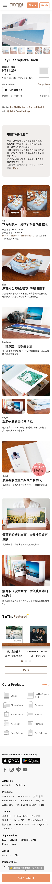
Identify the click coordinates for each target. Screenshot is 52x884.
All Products (8, 796)
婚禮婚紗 (6, 816)
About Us (6, 855)
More (15, 168)
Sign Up (32, 5)
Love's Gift (19, 820)
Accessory (7, 805)
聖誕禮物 (6, 824)
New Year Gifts (21, 824)
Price (41, 805)
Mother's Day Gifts (37, 820)
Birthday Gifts (21, 816)
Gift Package (23, 111)
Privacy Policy (9, 844)
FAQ (4, 840)
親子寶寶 (35, 816)
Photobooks (24, 796)
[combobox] (26, 90)
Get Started (25, 878)
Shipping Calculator (26, 805)
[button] (13, 634)
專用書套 (11, 111)
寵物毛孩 (6, 820)
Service (13, 840)
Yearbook (7, 829)
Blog (17, 855)
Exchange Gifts (40, 824)
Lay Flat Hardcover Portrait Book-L (27, 107)
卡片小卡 (40, 801)
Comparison (44, 84)
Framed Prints (9, 801)
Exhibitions (21, 785)
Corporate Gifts (28, 840)
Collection (7, 785)
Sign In (44, 5)
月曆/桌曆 (38, 796)
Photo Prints (26, 801)
